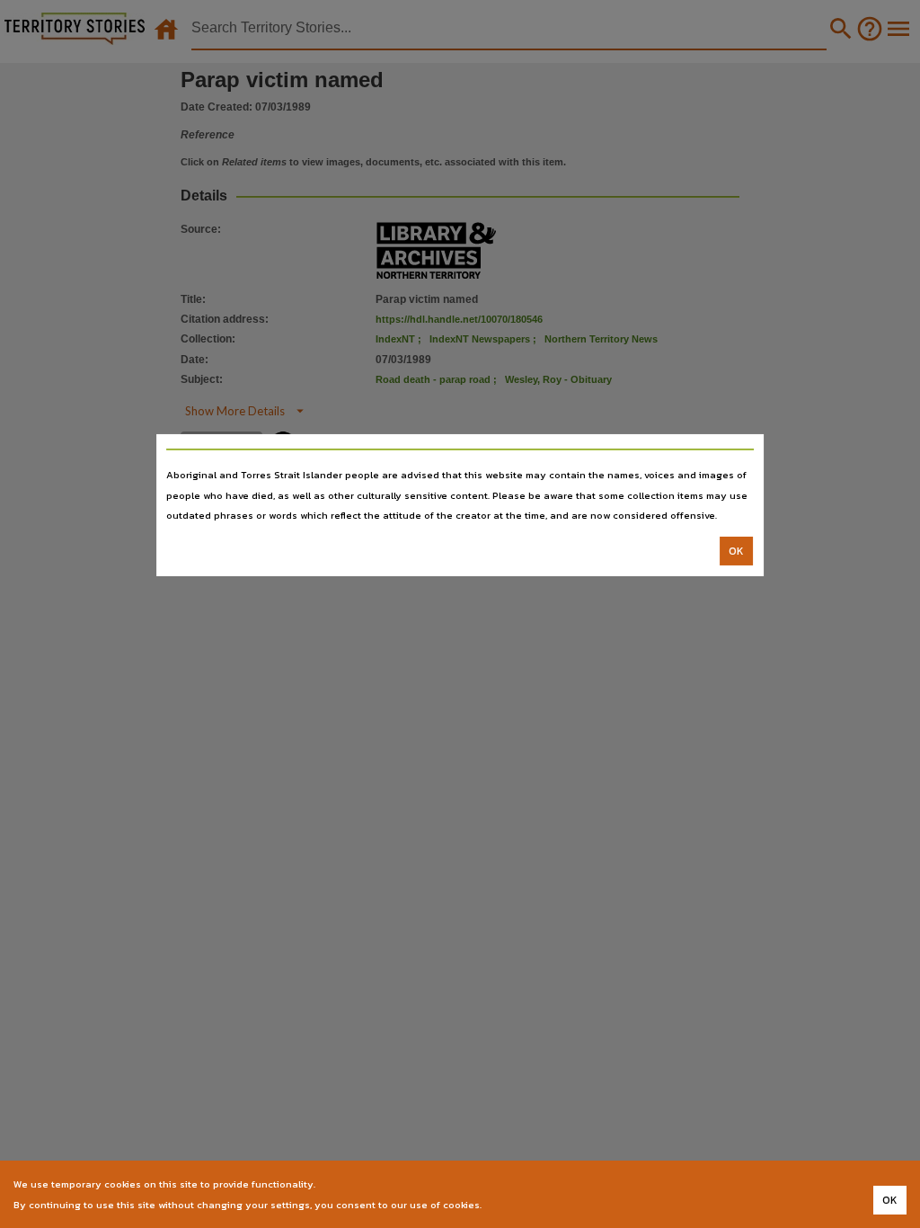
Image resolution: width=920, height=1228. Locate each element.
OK (736, 551)
